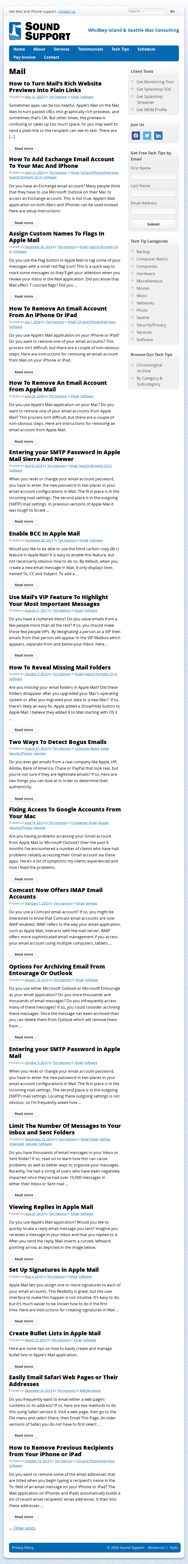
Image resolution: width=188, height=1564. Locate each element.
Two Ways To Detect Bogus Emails (57, 742)
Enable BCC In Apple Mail (44, 533)
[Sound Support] (39, 25)
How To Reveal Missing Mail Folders (60, 667)
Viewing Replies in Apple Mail (51, 1207)
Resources (156, 1547)
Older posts (22, 1528)
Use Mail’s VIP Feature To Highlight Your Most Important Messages (58, 600)
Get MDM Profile (152, 109)
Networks (145, 303)
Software (86, 97)
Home (19, 49)
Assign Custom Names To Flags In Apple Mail (56, 236)
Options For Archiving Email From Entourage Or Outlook (57, 969)
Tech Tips (120, 49)
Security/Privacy (20, 753)
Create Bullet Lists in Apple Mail (55, 1333)
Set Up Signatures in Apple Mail (54, 1269)
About (39, 49)
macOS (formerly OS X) (25, 177)
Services (62, 49)
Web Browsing (90, 1390)
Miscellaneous (150, 281)
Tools (174, 1547)
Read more (24, 148)
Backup (143, 251)
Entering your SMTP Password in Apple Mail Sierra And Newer (64, 455)
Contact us (66, 11)
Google (103, 822)
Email (75, 97)
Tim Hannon (58, 97)
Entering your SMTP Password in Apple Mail (64, 1052)
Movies (143, 288)
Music (142, 295)
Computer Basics (87, 748)
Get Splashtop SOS (154, 89)
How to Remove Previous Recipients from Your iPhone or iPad (61, 1450)
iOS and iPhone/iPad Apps (99, 172)
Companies (79, 822)
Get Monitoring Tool (155, 82)
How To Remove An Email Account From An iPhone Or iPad (58, 311)
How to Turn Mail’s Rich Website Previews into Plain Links (55, 86)
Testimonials (90, 49)
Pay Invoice (24, 57)
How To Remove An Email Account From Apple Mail (58, 385)
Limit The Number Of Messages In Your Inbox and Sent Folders (65, 1129)
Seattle (143, 317)
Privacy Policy (23, 1547)
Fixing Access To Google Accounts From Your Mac (65, 812)
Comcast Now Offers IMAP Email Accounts (56, 893)
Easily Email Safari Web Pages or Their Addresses (63, 1380)
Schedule (146, 49)
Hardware (146, 273)
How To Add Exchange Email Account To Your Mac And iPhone (61, 162)
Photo (142, 310)
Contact (51, 57)
